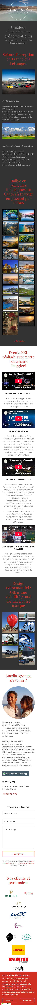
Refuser (10, 1000)
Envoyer (18, 854)
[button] (18, 341)
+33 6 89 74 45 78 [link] (9, 794)
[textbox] (18, 813)
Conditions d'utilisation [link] (26, 863)
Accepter (27, 1000)
